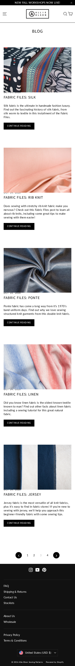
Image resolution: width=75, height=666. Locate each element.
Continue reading (19, 126)
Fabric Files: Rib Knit (23, 197)
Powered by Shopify (55, 662)
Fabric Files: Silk (20, 97)
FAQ (6, 585)
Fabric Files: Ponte (22, 297)
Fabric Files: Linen (21, 394)
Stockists (9, 602)
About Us (9, 616)
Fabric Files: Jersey (22, 494)
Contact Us (10, 597)
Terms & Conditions (15, 640)
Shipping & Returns (15, 591)
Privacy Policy (12, 634)
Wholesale (10, 621)
